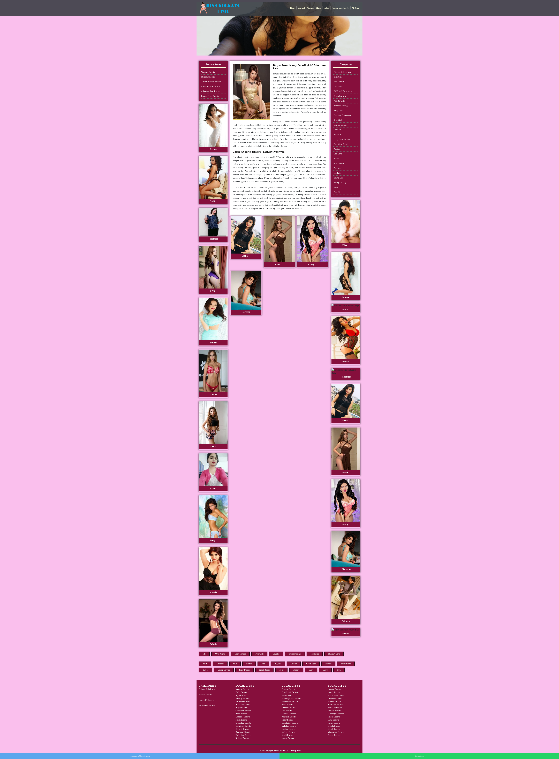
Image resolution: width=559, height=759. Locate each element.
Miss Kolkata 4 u (281, 751)
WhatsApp (419, 756)
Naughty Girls (334, 654)
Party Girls (338, 110)
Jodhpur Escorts (288, 732)
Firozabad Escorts (243, 701)
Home (292, 8)
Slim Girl (338, 134)
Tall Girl (337, 130)
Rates (318, 8)
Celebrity (337, 173)
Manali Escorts (334, 729)
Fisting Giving (340, 183)
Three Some (346, 664)
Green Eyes (311, 664)
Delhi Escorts (241, 692)
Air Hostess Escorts (207, 705)
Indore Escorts (288, 738)
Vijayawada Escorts (336, 732)
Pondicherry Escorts (336, 695)
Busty (311, 670)
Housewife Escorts (206, 700)
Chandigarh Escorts (290, 692)
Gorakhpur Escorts (243, 711)
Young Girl (338, 178)
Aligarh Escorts (242, 708)
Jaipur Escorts (287, 720)
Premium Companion (342, 115)
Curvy (325, 670)
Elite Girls (338, 77)
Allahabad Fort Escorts (210, 91)
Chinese (328, 664)
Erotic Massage (295, 654)
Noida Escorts (241, 720)
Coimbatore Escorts (290, 723)
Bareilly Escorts (242, 698)
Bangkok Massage (341, 106)
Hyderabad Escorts (243, 735)
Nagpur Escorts (334, 689)
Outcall (337, 192)
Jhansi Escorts (241, 714)
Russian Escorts (205, 695)
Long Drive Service (342, 139)
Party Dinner (244, 670)
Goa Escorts (287, 711)
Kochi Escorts (287, 735)
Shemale (220, 664)
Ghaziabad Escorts (243, 723)
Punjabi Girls (339, 101)
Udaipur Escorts (288, 729)
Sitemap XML (295, 751)
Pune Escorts (287, 695)
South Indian (339, 82)
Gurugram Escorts (243, 726)
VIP (204, 654)
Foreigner (338, 168)
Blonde (249, 664)
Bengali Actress (340, 96)
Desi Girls (338, 154)
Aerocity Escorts (242, 729)
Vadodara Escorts (289, 708)
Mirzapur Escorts (208, 77)
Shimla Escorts (334, 726)
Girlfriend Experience (343, 91)
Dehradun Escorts (335, 698)
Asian (205, 664)
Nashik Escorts (334, 692)
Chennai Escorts (288, 689)
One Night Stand (340, 144)
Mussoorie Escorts (335, 704)
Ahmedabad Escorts (290, 701)
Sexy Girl (338, 120)
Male (235, 664)
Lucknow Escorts (243, 717)
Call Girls (338, 86)
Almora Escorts (334, 711)
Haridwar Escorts (335, 708)
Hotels (326, 8)
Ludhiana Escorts (289, 714)
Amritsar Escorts (289, 717)
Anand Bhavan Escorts (210, 86)
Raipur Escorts (334, 717)
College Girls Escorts (207, 689)
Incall (336, 187)
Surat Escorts (287, 704)
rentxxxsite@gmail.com (140, 756)
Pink (263, 664)
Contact (301, 8)
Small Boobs (264, 670)
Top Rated (315, 654)
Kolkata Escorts (242, 738)
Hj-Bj (281, 670)
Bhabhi (336, 159)
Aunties (337, 149)
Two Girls (259, 654)
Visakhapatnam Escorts (291, 698)
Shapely (296, 670)
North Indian (339, 163)
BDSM (205, 670)
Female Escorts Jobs (340, 8)
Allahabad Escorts (243, 704)
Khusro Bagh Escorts (210, 96)
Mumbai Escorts (242, 689)
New (339, 670)
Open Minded (240, 654)
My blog (355, 8)
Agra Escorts (241, 695)
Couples (276, 654)
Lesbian (294, 664)
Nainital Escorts (334, 701)
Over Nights (220, 654)
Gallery (310, 8)
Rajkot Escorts (334, 723)
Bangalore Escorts (243, 732)
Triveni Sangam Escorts (211, 82)
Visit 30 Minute (340, 125)
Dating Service (224, 670)
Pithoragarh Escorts (336, 714)
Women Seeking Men (342, 72)
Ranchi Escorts (334, 735)
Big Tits (278, 664)
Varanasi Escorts (208, 72)
